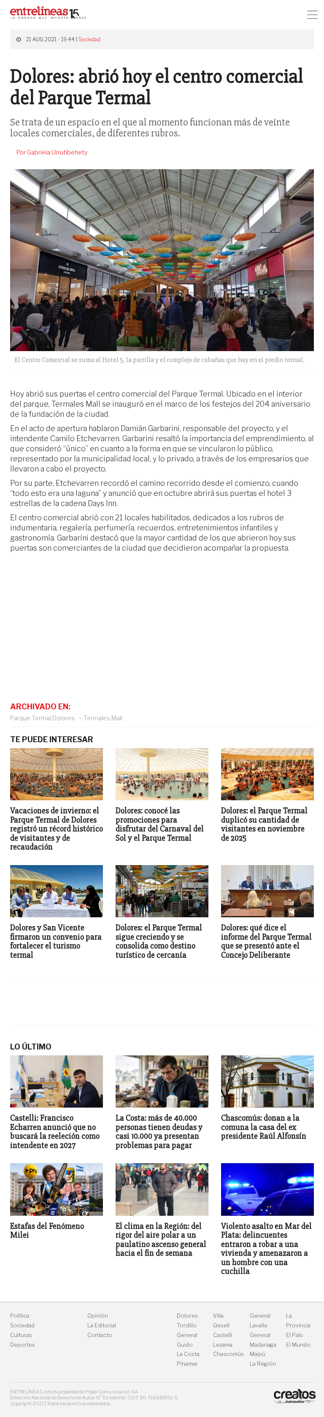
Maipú (257, 1354)
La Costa (188, 1354)
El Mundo (298, 1345)
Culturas (21, 1335)
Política (19, 1316)
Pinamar (187, 1364)
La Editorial (101, 1325)
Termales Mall (103, 718)
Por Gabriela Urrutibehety (52, 152)
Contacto (99, 1335)
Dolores (187, 1316)
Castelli (222, 1335)
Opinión (97, 1316)
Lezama (222, 1345)
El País (294, 1335)
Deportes (22, 1345)
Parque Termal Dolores (42, 718)
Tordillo (187, 1325)
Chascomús (228, 1354)
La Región (263, 1364)
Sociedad (89, 39)
